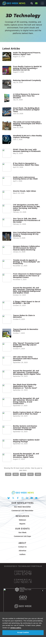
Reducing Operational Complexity (27, 80)
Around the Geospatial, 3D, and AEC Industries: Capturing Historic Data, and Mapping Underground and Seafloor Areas (27, 290)
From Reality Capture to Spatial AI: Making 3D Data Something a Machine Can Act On (27, 68)
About (22, 543)
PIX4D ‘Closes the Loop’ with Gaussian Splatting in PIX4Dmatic (27, 150)
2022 (38, 474)
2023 (30, 474)
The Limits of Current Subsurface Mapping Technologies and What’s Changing (27, 123)
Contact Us (22, 547)
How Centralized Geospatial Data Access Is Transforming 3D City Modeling (26, 234)
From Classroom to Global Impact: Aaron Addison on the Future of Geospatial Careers (27, 275)
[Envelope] (36, 498)
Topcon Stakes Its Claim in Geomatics (24, 316)
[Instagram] (22, 498)
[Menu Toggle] (42, 3)
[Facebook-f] (18, 498)
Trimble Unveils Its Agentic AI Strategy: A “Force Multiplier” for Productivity (26, 262)
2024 (23, 474)
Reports (22, 524)
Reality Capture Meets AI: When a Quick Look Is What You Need (27, 413)
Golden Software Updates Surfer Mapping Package (26, 441)
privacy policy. (15, 628)
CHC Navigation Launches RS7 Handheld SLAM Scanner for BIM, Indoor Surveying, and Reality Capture (26, 207)
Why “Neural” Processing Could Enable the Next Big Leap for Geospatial (26, 345)
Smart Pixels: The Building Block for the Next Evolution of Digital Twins (26, 110)
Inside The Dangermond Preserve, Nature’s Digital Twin (27, 53)
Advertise (22, 551)
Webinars (22, 520)
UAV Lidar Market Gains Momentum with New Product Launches (25, 358)
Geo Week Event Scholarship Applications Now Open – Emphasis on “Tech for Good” (25, 386)
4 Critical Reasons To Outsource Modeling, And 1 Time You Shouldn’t (26, 96)
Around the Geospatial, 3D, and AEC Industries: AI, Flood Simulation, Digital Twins (26, 455)
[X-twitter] (13, 498)
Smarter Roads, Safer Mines (24, 191)
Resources (22, 516)
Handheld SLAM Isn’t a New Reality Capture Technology (27, 136)
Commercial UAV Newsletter (22, 511)
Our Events (22, 529)
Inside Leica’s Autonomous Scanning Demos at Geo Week (25, 178)
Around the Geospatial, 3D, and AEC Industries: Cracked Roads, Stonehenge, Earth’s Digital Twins (27, 372)
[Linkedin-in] (27, 498)
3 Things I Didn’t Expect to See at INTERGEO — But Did (26, 302)
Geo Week (22, 532)
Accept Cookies (23, 632)
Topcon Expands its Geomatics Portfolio (25, 330)
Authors (22, 554)
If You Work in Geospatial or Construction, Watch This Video (26, 164)
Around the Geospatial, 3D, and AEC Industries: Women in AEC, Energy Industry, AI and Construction (26, 401)
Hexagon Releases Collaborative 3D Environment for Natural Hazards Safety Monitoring (26, 248)
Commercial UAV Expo (22, 536)
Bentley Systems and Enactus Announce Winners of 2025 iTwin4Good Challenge (25, 427)
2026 (8, 474)
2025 (16, 474)
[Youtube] (32, 498)
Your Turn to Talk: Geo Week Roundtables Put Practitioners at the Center (26, 220)
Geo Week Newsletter (22, 507)
